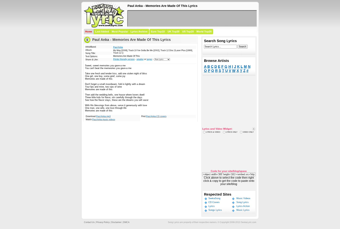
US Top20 (188, 31)
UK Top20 (173, 31)
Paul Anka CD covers (156, 116)
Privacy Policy (103, 222)
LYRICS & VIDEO (213, 132)
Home (88, 31)
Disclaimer (116, 222)
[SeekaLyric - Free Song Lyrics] (104, 27)
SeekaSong (214, 198)
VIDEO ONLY (248, 132)
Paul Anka (118, 47)
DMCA (126, 222)
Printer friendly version (124, 59)
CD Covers (214, 202)
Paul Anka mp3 (103, 116)
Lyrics (211, 206)
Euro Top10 (158, 31)
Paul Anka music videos (103, 119)
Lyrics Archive (139, 31)
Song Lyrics (242, 202)
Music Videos (243, 198)
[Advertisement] (192, 18)
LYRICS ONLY (231, 132)
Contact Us (89, 222)
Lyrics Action (243, 206)
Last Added (102, 31)
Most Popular (120, 31)
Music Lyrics (243, 210)
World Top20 (204, 31)
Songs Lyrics (215, 210)
